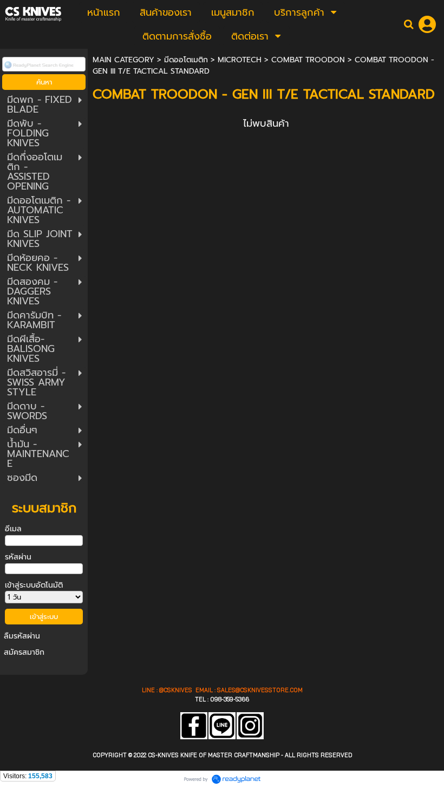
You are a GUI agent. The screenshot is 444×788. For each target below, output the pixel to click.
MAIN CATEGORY (123, 60)
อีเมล (13, 529)
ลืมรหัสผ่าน (22, 636)
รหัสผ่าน (18, 557)
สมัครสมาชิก (24, 652)
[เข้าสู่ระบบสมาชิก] (427, 24)
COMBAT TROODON (308, 60)
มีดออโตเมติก (186, 60)
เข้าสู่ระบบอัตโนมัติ (34, 585)
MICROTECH (240, 60)
